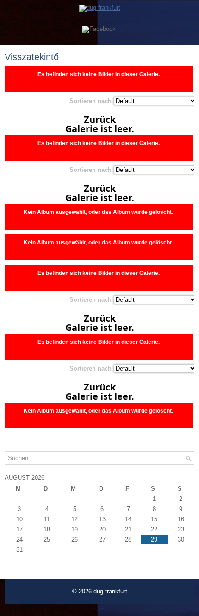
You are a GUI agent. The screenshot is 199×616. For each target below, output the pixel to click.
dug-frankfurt (110, 591)
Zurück (100, 119)
